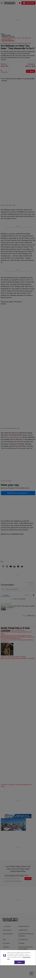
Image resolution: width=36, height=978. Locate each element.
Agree (19, 962)
